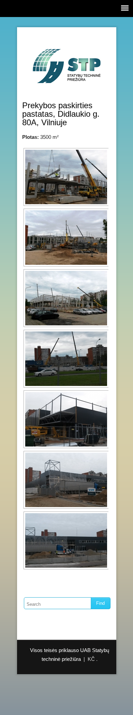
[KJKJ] (65, 177)
